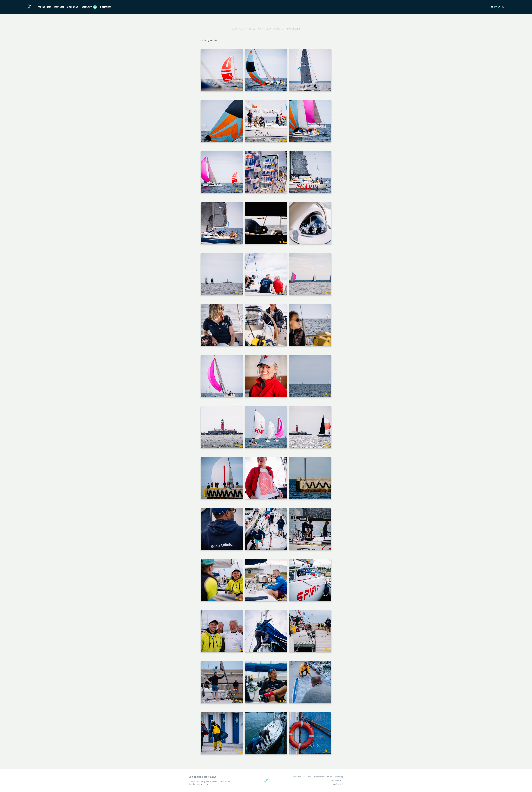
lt (499, 7)
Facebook (307, 777)
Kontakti (105, 7)
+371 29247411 (337, 780)
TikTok (329, 777)
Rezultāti (88, 7)
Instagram (319, 777)
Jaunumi (59, 7)
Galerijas (72, 7)
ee (492, 7)
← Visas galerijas (208, 40)
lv (495, 7)
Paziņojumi (44, 7)
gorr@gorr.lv (338, 784)
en (503, 7)
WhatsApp (339, 777)
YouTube (297, 777)
